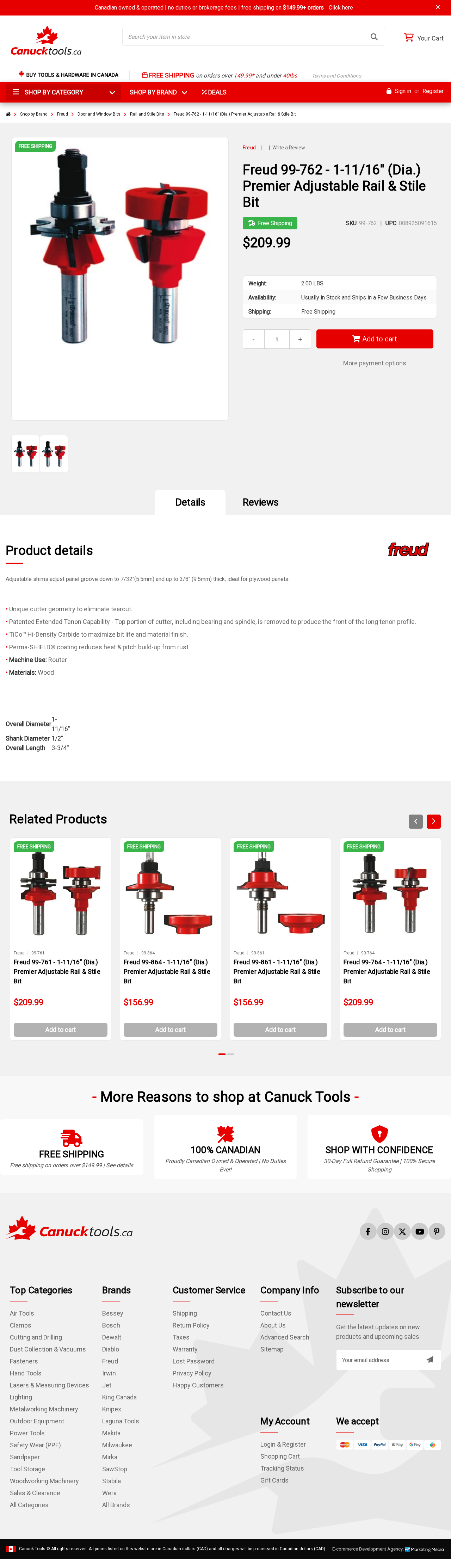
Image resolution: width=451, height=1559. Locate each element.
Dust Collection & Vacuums (48, 1349)
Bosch (111, 1325)
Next (434, 822)
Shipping (185, 1313)
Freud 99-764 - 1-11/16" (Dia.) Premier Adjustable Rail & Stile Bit (387, 971)
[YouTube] (419, 1231)
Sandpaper (25, 1457)
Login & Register (283, 1444)
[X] (402, 1231)
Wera (109, 1493)
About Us (273, 1325)
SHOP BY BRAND (157, 92)
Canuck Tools (32, 1548)
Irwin (109, 1373)
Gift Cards (274, 1480)
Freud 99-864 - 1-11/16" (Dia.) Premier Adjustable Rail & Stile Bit (167, 971)
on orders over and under (254, 75)
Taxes (181, 1337)
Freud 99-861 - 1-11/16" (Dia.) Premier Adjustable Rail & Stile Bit (277, 971)
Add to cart (378, 339)
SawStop (114, 1469)
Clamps (20, 1325)
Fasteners (24, 1361)
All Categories (29, 1505)
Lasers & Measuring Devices (49, 1385)
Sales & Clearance (35, 1493)
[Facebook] (368, 1231)
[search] (374, 37)
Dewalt (111, 1337)
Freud (110, 1361)
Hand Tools (26, 1373)
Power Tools (27, 1433)
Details (190, 502)
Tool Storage (27, 1469)
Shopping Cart (280, 1456)
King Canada (119, 1397)
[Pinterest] (436, 1231)
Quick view (64, 893)
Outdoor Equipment (37, 1421)
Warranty (185, 1349)
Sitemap (272, 1349)
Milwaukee (117, 1445)
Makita (111, 1433)
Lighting (21, 1397)
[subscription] (430, 1359)
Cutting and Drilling (36, 1337)
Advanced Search (284, 1337)
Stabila (111, 1481)
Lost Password (194, 1361)
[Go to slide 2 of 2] (230, 1054)
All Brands (116, 1505)
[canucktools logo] (69, 1227)
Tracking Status (282, 1468)
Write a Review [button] (288, 147)
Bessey (112, 1313)
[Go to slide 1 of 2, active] (222, 1054)
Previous (416, 822)
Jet (106, 1385)
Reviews (261, 502)
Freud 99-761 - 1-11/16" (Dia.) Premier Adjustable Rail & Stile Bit (57, 971)
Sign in (402, 91)
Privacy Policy (192, 1373)
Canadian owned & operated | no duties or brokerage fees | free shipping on (224, 7)
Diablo (110, 1349)
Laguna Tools (120, 1421)
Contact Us (275, 1313)
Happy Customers (198, 1385)
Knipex (111, 1409)
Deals (217, 92)
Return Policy (191, 1325)
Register (433, 91)
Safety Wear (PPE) (35, 1445)
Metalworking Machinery (44, 1409)
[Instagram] (385, 1231)
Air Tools (22, 1313)
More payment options (374, 363)
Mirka (109, 1457)
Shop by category (53, 92)
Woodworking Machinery (44, 1481)
